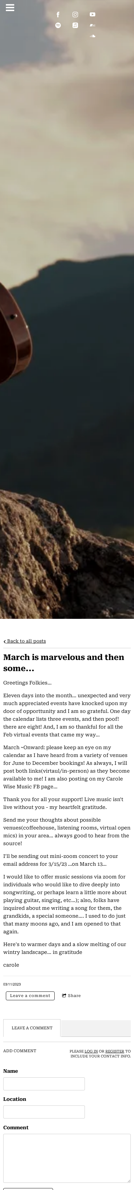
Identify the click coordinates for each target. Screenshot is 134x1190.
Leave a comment (30, 995)
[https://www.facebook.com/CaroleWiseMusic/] (58, 14)
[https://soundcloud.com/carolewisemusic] (92, 36)
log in (91, 1051)
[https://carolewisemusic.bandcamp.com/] (92, 25)
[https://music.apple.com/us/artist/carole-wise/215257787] (75, 25)
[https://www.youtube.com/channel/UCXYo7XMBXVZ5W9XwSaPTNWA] (92, 14)
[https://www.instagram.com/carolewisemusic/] (75, 14)
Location (14, 1099)
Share (74, 995)
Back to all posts (26, 641)
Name (10, 1071)
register (114, 1051)
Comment (16, 1128)
